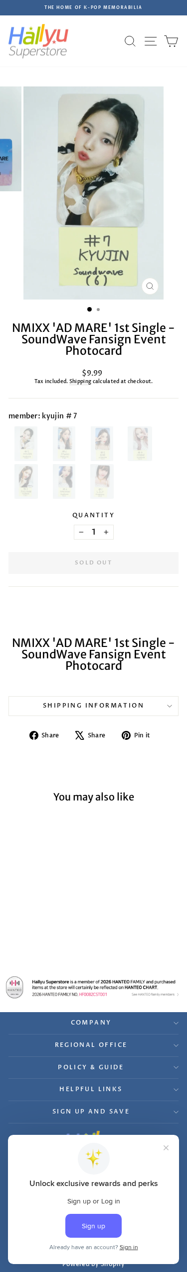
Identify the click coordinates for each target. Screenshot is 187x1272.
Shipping (80, 381)
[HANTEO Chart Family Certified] (93, 987)
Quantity (93, 515)
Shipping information (93, 706)
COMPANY (91, 1023)
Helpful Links (90, 1089)
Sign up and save (91, 1111)
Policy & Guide (91, 1067)
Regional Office (91, 1045)
